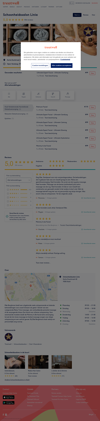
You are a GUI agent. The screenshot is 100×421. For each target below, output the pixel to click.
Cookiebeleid (65, 59)
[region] (51, 56)
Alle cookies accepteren (61, 65)
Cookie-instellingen (40, 65)
